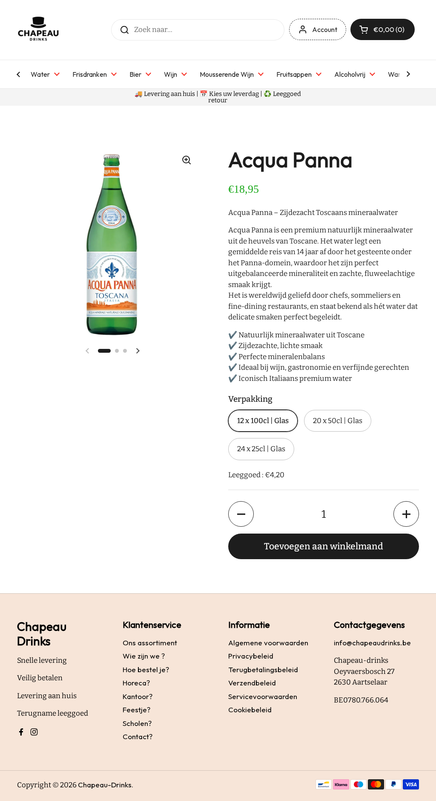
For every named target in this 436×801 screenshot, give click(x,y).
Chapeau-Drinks (105, 784)
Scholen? (137, 723)
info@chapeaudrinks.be (372, 642)
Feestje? (136, 709)
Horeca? (136, 682)
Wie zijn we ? (144, 655)
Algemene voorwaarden (268, 642)
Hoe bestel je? (146, 669)
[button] (104, 351)
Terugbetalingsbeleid (263, 669)
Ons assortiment (150, 642)
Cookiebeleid (250, 709)
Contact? (137, 736)
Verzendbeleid (252, 682)
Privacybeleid (250, 655)
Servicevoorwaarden (262, 696)
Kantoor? (137, 696)
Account (324, 29)
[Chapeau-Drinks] (38, 30)
